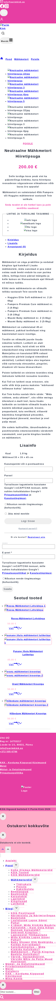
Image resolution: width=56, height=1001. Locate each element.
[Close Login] (3, 816)
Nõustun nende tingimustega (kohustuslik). (23, 506)
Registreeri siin (36, 537)
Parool (8, 475)
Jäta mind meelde (18, 514)
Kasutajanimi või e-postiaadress (24, 464)
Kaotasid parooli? (28, 529)
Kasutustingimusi (15, 498)
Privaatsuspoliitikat (16, 495)
